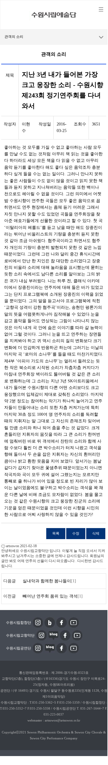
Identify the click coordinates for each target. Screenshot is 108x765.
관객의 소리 (13, 37)
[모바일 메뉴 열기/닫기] (100, 9)
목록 (55, 533)
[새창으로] (38, 622)
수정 (75, 533)
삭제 (95, 533)
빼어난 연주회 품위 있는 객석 (50, 596)
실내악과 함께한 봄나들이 (47, 581)
